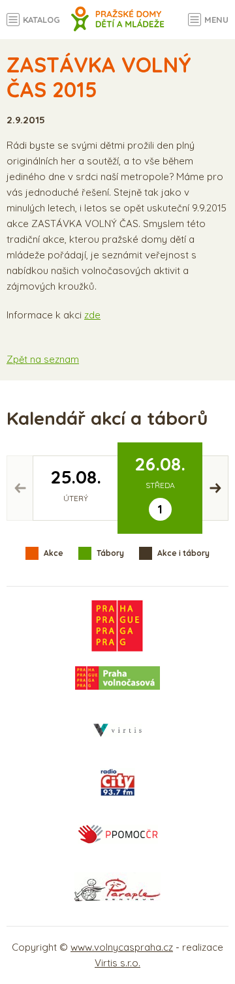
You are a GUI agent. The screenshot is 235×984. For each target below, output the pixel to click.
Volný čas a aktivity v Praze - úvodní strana (117, 26)
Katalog (41, 19)
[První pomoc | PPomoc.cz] (117, 834)
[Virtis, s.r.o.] (117, 730)
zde (92, 315)
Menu (216, 19)
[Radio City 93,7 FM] (117, 782)
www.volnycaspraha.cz (121, 947)
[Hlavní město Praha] (117, 626)
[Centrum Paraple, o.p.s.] (117, 887)
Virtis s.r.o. (117, 963)
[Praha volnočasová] (117, 678)
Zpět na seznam (43, 359)
